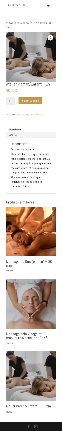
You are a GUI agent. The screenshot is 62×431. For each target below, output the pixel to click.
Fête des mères (23, 114)
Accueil (9, 22)
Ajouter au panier (30, 101)
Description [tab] (15, 129)
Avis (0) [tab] (13, 134)
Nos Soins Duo (22, 22)
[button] (50, 37)
